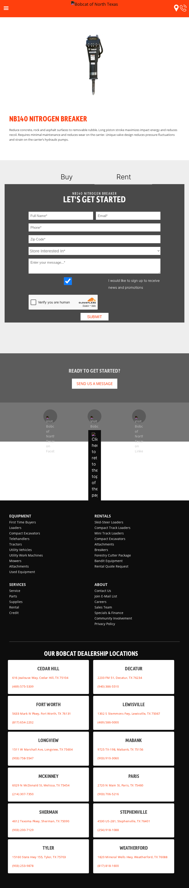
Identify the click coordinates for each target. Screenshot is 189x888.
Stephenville (133, 811)
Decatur (133, 668)
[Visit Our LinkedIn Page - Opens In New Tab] (139, 416)
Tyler (48, 847)
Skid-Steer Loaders (108, 522)
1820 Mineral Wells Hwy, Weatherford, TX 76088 (132, 857)
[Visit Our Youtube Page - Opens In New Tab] (94, 416)
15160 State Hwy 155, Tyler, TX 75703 (39, 857)
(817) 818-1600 (108, 866)
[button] (176, 8)
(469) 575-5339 (22, 686)
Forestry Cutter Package (112, 555)
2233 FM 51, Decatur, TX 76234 (119, 678)
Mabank (133, 740)
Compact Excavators (24, 533)
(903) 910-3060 (108, 758)
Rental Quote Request (111, 566)
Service (14, 590)
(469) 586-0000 (108, 722)
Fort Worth (48, 704)
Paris (133, 776)
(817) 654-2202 (22, 722)
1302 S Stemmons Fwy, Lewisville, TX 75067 (128, 713)
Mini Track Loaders (109, 533)
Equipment (20, 516)
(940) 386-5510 (108, 686)
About (100, 584)
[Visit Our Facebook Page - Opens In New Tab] (50, 416)
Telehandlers (19, 539)
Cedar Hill (48, 668)
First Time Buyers (22, 522)
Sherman (48, 811)
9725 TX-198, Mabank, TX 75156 (120, 749)
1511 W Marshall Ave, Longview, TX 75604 (42, 749)
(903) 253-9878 (22, 866)
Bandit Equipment (108, 561)
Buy (67, 177)
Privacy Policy (104, 624)
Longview (48, 740)
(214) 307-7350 (22, 794)
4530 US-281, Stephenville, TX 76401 (123, 821)
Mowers (15, 561)
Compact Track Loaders (112, 527)
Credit (14, 613)
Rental (14, 607)
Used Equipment (22, 572)
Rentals (102, 516)
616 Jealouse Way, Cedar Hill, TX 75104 (40, 678)
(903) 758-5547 (22, 758)
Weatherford (134, 847)
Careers (100, 602)
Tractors (15, 544)
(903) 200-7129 (22, 830)
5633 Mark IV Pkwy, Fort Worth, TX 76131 (41, 713)
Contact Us (102, 590)
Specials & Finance (108, 613)
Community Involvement (113, 618)
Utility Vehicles (20, 550)
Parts (13, 596)
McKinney (48, 776)
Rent (123, 177)
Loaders (15, 527)
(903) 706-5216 (108, 794)
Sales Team (103, 607)
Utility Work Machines (26, 555)
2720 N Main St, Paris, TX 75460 (120, 785)
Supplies (16, 602)
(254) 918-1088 (108, 830)
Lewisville (134, 704)
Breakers (101, 550)
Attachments (19, 566)
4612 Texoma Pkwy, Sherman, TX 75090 (40, 821)
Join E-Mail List (105, 596)
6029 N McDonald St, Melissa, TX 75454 (40, 785)
